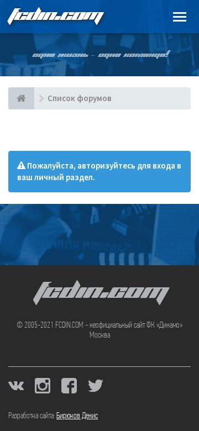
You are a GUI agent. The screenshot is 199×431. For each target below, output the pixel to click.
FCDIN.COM (54, 16)
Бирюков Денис (77, 416)
